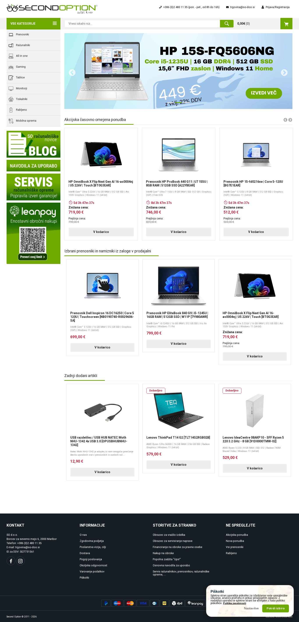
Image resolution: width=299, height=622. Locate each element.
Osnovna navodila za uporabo (171, 565)
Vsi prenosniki (234, 547)
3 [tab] (185, 104)
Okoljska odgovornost (93, 565)
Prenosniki (22, 34)
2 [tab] (177, 104)
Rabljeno (21, 110)
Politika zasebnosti (234, 603)
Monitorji (21, 88)
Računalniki (22, 45)
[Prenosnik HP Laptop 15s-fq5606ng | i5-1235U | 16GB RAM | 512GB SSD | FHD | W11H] (178, 71)
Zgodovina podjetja (92, 541)
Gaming (20, 66)
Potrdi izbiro (276, 608)
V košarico (101, 232)
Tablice (20, 77)
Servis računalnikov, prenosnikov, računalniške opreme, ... (181, 573)
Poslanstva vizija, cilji (93, 547)
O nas (83, 534)
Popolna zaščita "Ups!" (167, 559)
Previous (70, 71)
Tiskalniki (21, 99)
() (243, 23)
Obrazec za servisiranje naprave (172, 541)
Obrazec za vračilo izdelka (169, 534)
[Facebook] (11, 561)
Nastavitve (251, 608)
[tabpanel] (178, 71)
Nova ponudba (235, 541)
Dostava (85, 553)
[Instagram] (20, 561)
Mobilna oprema (25, 120)
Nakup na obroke (163, 553)
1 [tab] (169, 104)
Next (282, 71)
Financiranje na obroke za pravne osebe (177, 547)
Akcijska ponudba (237, 534)
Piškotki (84, 577)
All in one (21, 56)
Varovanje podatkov (92, 571)
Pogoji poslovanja (91, 559)
